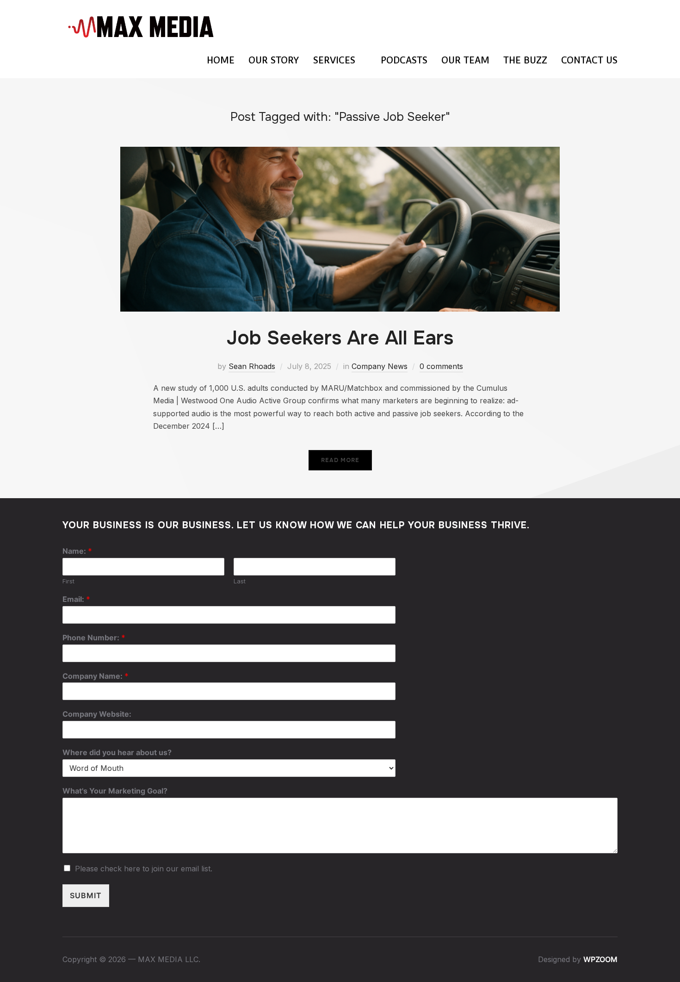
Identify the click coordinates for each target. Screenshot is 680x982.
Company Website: (96, 714)
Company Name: (95, 676)
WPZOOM (600, 959)
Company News (380, 366)
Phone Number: (93, 637)
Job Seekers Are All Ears (340, 337)
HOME (221, 60)
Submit (86, 895)
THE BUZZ (525, 60)
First (68, 581)
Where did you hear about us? (117, 752)
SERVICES (334, 60)
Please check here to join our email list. (143, 868)
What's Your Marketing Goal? (114, 790)
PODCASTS (404, 60)
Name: (77, 551)
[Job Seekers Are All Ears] (340, 152)
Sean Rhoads (252, 366)
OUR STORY (273, 60)
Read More (340, 460)
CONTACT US (589, 60)
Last (240, 581)
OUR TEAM (465, 60)
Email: (76, 599)
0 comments (441, 366)
